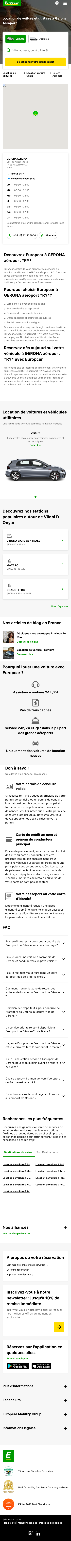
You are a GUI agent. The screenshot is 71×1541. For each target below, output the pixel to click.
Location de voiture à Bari (50, 1164)
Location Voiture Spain (35, 74)
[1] (35, 496)
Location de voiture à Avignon (50, 1184)
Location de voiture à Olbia (17, 1177)
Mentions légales (27, 1522)
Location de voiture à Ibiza (50, 1171)
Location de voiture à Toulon (17, 1191)
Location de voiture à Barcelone (17, 1164)
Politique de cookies (50, 1522)
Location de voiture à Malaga (17, 1171)
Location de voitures (9, 74)
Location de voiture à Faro (50, 1177)
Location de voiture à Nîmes (17, 1184)
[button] (35, 113)
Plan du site (9, 1522)
